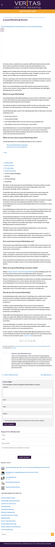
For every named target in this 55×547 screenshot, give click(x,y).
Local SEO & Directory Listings (9, 515)
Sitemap (43, 543)
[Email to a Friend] (29, 341)
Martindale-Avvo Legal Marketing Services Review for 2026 (22, 472)
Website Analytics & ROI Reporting (10, 526)
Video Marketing (5, 506)
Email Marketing (5, 518)
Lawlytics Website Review (10, 375)
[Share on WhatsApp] (20, 341)
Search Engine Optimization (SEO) (10, 501)
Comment (5, 387)
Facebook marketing (10, 171)
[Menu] (2, 5)
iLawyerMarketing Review (13, 482)
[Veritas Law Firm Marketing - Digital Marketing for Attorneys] (27, 4)
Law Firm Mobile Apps (7, 529)
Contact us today (28, 335)
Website (5, 413)
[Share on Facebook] (23, 341)
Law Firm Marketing (19, 17)
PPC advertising (8, 168)
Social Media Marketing (7, 509)
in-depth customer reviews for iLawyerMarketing (20, 271)
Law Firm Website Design (8, 498)
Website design (8, 163)
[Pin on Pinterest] (31, 341)
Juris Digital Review (46, 375)
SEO (45, 17)
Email (4, 406)
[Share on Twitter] (26, 341)
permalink (14, 347)
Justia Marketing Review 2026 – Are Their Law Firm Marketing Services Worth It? (28, 467)
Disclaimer (48, 543)
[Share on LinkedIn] (34, 341)
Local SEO (40, 17)
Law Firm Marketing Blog (31, 17)
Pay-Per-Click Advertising (8, 521)
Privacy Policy (36, 543)
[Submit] (52, 534)
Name (4, 399)
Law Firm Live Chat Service (8, 503)
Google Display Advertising (8, 524)
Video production (9, 165)
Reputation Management (8, 512)
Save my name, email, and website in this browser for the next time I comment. (24, 420)
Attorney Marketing (8, 17)
